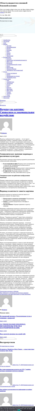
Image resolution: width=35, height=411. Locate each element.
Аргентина (10, 83)
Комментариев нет (28, 364)
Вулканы (9, 58)
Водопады (9, 63)
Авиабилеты (6, 40)
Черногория (10, 56)
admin (14, 364)
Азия (4, 43)
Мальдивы (9, 89)
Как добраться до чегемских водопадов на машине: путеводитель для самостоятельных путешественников (15, 293)
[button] (0, 34)
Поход (8, 66)
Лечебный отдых (11, 77)
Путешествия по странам (7, 346)
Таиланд (9, 93)
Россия (8, 54)
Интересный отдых (6, 18)
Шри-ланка (10, 90)
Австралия (6, 41)
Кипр (8, 51)
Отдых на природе (12, 73)
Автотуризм (6, 96)
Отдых (5, 71)
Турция (9, 92)
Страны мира (7, 79)
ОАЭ (8, 86)
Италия (9, 48)
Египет (8, 84)
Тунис (8, 95)
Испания (9, 50)
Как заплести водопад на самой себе (12, 334)
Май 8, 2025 (3, 321)
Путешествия (7, 57)
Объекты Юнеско (11, 69)
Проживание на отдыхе (13, 76)
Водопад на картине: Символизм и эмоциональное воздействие (17, 112)
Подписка (3, 100)
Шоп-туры (9, 61)
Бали (8, 80)
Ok (19, 410)
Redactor (4, 133)
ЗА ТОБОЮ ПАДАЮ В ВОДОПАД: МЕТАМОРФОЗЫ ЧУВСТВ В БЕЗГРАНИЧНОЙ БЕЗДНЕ (13, 326)
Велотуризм (10, 67)
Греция (8, 53)
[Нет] (21, 410)
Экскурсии (6, 97)
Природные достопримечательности (17, 60)
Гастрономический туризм (14, 64)
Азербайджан (10, 82)
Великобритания (11, 47)
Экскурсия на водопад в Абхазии (9, 291)
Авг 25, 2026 (19, 405)
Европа (5, 44)
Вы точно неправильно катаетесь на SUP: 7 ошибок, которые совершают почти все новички (15, 370)
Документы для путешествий (15, 70)
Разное (8, 74)
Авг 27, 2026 (19, 364)
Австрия (9, 45)
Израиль (9, 87)
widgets (2, 12)
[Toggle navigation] (2, 34)
